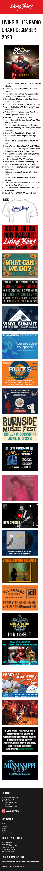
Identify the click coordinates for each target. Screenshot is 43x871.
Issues (4, 828)
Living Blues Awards (8, 848)
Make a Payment (7, 832)
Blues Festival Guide (8, 851)
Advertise (5, 826)
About (3, 825)
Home (4, 823)
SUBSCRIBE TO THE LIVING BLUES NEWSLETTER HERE (20, 862)
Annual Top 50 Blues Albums (11, 846)
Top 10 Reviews (7, 842)
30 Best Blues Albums (8, 849)
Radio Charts (6, 844)
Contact (4, 830)
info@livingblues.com (11, 797)
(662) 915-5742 (9, 799)
